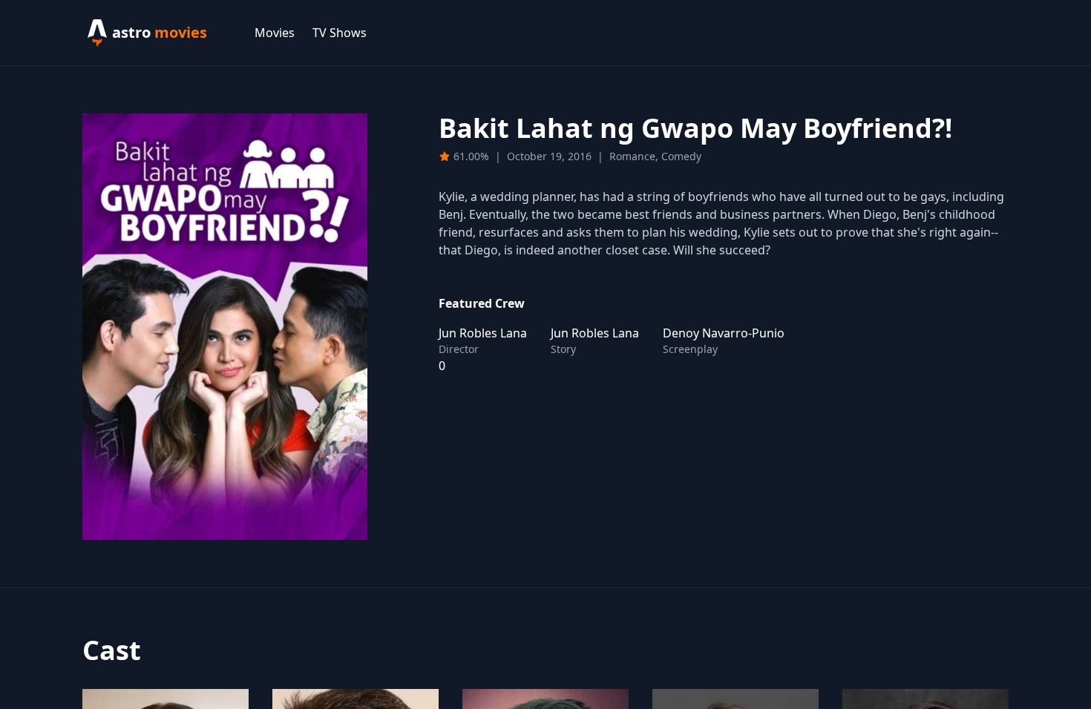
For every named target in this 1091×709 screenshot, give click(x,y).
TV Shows (339, 32)
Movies (275, 32)
